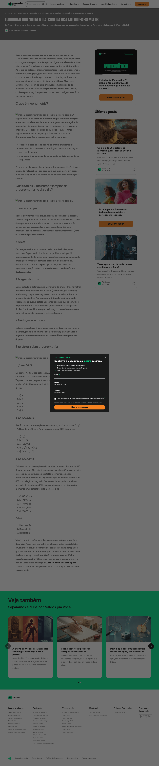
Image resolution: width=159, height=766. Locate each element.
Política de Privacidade (86, 402)
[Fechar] (105, 357)
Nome (57, 374)
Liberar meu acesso (79, 407)
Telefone (57, 390)
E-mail (57, 382)
